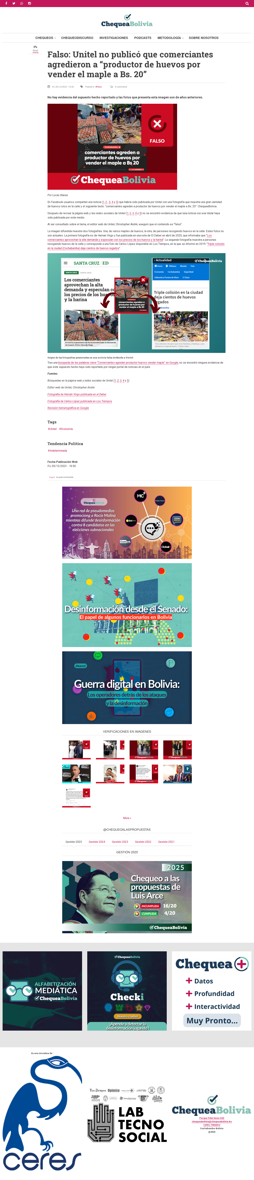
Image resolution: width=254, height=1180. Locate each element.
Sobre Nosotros (204, 37)
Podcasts (142, 37)
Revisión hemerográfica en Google (68, 408)
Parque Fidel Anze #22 (211, 1118)
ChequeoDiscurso (77, 37)
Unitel (53, 429)
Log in (52, 477)
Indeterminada (58, 450)
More (126, 818)
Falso (99, 87)
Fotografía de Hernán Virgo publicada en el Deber (77, 394)
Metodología (169, 37)
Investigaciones (114, 37)
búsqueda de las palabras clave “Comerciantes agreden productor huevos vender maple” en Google (118, 362)
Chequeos (44, 37)
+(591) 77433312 (211, 1125)
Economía (67, 429)
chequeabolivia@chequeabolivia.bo (212, 1121)
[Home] (127, 20)
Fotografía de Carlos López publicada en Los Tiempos (80, 401)
